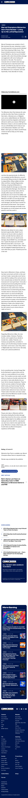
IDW (2, 726)
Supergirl (17, 720)
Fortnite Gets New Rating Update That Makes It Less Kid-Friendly (10, 637)
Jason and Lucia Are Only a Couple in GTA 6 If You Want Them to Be (14, 540)
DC (2, 722)
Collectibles (5, 773)
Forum (3, 777)
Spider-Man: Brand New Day (20, 723)
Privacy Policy (17, 579)
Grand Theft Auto (19, 768)
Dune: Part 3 (18, 728)
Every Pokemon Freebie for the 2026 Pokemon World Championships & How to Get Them (14, 628)
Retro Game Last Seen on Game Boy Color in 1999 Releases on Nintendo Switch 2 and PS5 (12, 481)
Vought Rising (4, 750)
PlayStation (17, 746)
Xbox (16, 745)
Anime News (4, 758)
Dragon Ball (3, 760)
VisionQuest (4, 752)
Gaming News (18, 739)
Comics (3, 714)
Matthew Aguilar (5, 35)
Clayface (17, 726)
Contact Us (4, 781)
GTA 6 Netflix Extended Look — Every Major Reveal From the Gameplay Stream (14, 553)
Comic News (4, 716)
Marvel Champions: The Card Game (8, 465)
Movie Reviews (18, 718)
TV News (3, 739)
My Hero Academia (5, 768)
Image (2, 724)
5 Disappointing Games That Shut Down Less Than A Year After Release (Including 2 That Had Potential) (11, 656)
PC (16, 749)
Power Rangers (18, 766)
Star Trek (17, 764)
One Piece (3, 770)
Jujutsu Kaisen (4, 764)
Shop (16, 773)
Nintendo (17, 743)
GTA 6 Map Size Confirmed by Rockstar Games (15, 534)
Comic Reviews (4, 718)
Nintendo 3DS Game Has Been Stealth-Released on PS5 (10, 685)
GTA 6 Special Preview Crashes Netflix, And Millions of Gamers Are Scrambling (14, 546)
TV (2, 737)
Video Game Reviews (20, 741)
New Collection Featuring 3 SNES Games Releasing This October (10, 646)
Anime (3, 756)
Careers (3, 787)
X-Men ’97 (3, 745)
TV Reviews (3, 741)
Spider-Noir (3, 743)
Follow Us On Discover (9, 471)
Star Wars (17, 762)
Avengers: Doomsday (20, 730)
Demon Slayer (4, 762)
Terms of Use (5, 579)
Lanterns (3, 749)
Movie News (18, 716)
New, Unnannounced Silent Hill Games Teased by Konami (11, 667)
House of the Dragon (5, 746)
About (2, 785)
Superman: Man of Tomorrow (19, 732)
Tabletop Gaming (19, 465)
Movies (17, 714)
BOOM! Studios (4, 728)
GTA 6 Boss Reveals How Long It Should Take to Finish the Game (14, 529)
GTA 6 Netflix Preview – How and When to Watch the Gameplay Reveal (10, 676)
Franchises (18, 756)
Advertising (4, 783)
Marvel (2, 720)
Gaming (3, 25)
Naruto (2, 766)
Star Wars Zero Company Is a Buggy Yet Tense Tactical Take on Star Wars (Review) (10, 695)
